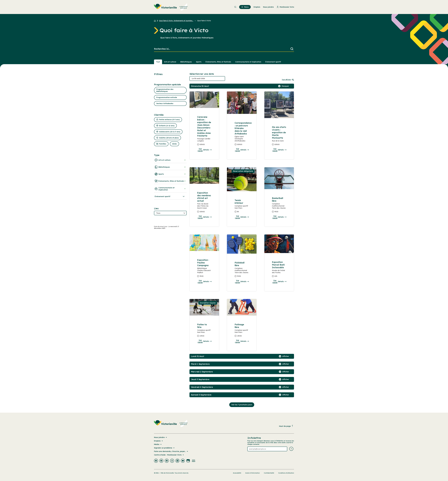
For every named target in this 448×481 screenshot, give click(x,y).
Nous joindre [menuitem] (268, 7)
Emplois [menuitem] (257, 7)
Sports (198, 62)
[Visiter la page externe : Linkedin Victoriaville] (177, 461)
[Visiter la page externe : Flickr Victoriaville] (188, 461)
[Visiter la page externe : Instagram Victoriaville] (172, 461)
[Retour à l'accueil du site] (155, 21)
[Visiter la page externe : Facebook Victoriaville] (156, 461)
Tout (158, 62)
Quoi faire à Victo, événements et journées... (176, 21)
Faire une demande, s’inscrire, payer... (170, 451)
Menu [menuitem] (246, 7)
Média (156, 444)
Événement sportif (273, 62)
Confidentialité (269, 473)
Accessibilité (237, 473)
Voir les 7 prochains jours (241, 405)
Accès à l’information (252, 473)
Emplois (157, 441)
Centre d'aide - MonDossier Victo (168, 455)
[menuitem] (171, 6)
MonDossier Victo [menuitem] (287, 7)
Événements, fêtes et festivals (218, 62)
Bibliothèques (186, 62)
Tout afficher (286, 79)
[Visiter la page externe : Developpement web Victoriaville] (194, 461)
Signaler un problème (163, 448)
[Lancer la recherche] (292, 49)
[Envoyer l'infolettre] (291, 449)
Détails (206, 150)
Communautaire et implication (248, 62)
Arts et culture (170, 62)
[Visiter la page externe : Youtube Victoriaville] (183, 461)
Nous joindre (159, 437)
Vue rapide (200, 150)
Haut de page (285, 426)
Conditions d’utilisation (286, 473)
